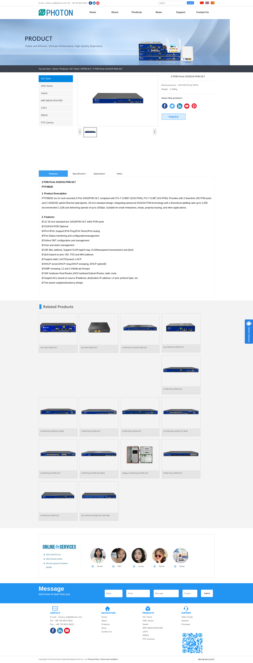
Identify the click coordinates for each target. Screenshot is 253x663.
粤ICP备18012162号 (206, 659)
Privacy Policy (93, 659)
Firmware (185, 624)
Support (180, 12)
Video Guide (187, 617)
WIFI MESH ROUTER (52, 100)
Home (92, 12)
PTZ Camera (47, 122)
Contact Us (202, 12)
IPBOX (44, 115)
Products (137, 12)
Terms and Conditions (109, 659)
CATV (44, 108)
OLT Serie (46, 78)
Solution (185, 620)
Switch (44, 93)
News (159, 12)
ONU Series (47, 86)
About (114, 12)
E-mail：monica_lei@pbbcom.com (66, 617)
